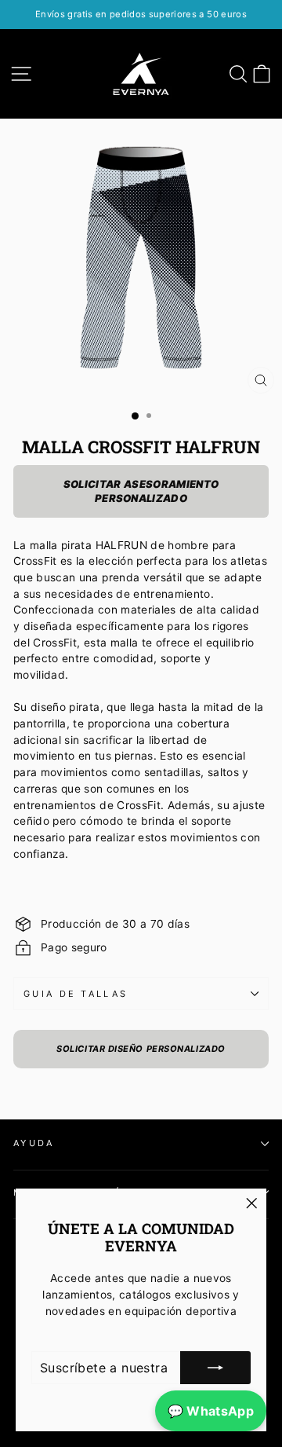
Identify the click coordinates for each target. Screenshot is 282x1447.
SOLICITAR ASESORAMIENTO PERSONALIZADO (141, 491)
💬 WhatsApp (211, 1411)
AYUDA (34, 1142)
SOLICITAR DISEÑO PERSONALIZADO (141, 1048)
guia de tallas (76, 993)
